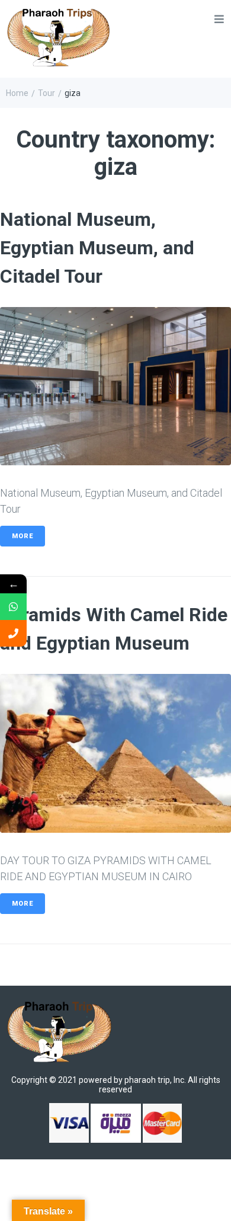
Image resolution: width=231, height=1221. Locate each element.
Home (17, 93)
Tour (46, 93)
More (22, 536)
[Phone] (13, 633)
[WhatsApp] (13, 606)
